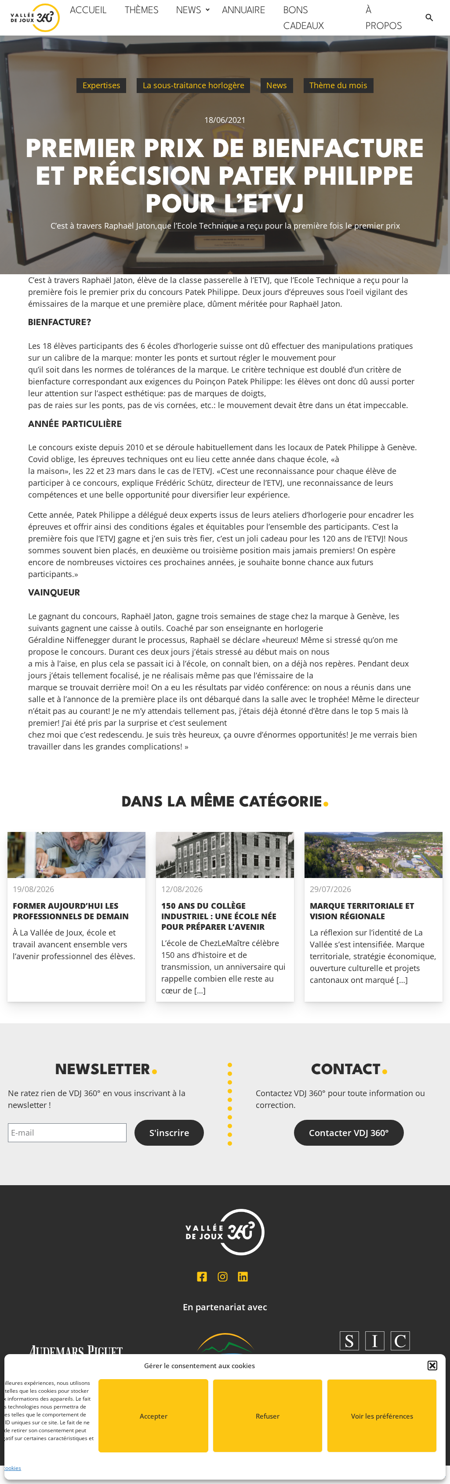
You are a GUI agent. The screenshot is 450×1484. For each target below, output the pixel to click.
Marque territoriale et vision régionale (362, 910)
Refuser (267, 1416)
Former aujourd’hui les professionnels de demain (71, 910)
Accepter (153, 1416)
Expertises (101, 85)
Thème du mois (338, 85)
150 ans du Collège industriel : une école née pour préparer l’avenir (218, 916)
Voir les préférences (382, 1416)
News (276, 85)
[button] (432, 1365)
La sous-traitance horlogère (193, 85)
